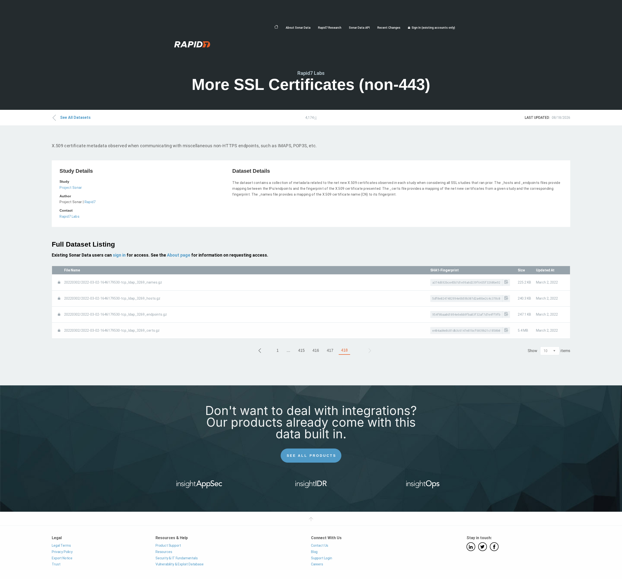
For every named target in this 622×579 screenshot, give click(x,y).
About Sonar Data (298, 27)
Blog (314, 552)
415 (301, 350)
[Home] (276, 27)
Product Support (168, 545)
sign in (119, 255)
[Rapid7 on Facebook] (494, 547)
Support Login (321, 558)
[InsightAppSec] (199, 486)
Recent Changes (388, 27)
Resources (164, 552)
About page (178, 255)
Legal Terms (61, 545)
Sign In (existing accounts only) (433, 27)
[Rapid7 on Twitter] (482, 547)
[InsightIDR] (311, 486)
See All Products (311, 456)
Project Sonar (71, 188)
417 (330, 350)
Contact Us (319, 545)
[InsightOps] (423, 486)
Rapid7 (90, 202)
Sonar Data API (359, 27)
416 (315, 350)
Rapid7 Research (329, 27)
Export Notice (62, 558)
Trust (56, 564)
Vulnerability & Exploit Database (180, 564)
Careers (317, 564)
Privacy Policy (62, 552)
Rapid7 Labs (69, 216)
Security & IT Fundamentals (177, 558)
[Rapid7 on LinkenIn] (471, 547)
